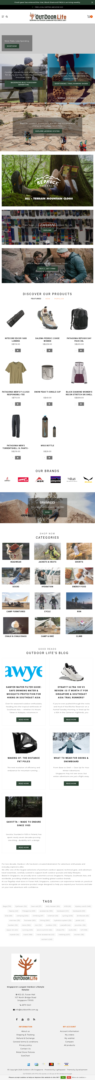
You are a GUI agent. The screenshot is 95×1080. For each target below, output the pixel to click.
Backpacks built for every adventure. (24, 84)
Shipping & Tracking (25, 1035)
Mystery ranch (83, 906)
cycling (67, 916)
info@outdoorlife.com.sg (26, 1010)
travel (28, 934)
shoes (60, 930)
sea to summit (44, 930)
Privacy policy (25, 1045)
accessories (46, 911)
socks (72, 930)
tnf (84, 930)
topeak (14, 934)
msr (38, 925)
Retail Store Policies (25, 1052)
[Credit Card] (36, 1064)
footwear (30, 920)
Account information (69, 1031)
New (47, 299)
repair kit (12, 930)
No (69, 1077)
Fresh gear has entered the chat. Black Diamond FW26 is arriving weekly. (47, 2)
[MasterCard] (51, 1064)
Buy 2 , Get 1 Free (47, 268)
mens (26, 925)
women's (46, 939)
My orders (69, 1035)
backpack (63, 911)
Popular (59, 299)
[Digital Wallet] (44, 1064)
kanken (13, 925)
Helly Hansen (53, 906)
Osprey (13, 911)
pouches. (80, 925)
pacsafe (66, 925)
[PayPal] (59, 1064)
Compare (69, 1042)
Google (69, 1074)
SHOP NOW (12, 46)
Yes (63, 1077)
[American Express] (29, 1064)
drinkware (83, 916)
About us (25, 1031)
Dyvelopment (81, 1070)
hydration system (62, 920)
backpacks (79, 911)
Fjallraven (21, 906)
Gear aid (36, 906)
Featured (36, 299)
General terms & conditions (25, 1042)
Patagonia (28, 911)
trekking (64, 934)
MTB (67, 906)
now (47, 512)
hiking (45, 920)
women (79, 934)
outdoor (51, 925)
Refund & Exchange (25, 1038)
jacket (80, 920)
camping (22, 916)
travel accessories (45, 934)
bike (8, 916)
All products (69, 1045)
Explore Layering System (47, 131)
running (27, 930)
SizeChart (25, 1056)
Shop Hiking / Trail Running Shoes (71, 83)
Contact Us (25, 1049)
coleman (53, 916)
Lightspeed (60, 1070)
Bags (7, 906)
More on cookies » (79, 1077)
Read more (24, 719)
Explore (47, 230)
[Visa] (66, 1064)
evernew (15, 920)
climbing (38, 916)
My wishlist (70, 1038)
